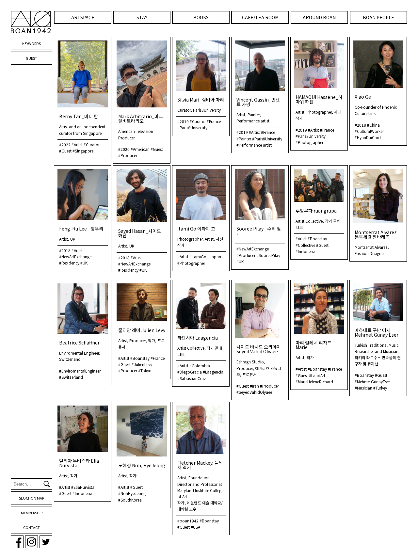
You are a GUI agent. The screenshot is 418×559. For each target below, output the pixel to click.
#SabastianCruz (191, 378)
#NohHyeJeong (132, 493)
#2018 (360, 125)
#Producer (127, 155)
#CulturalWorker (369, 131)
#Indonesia (305, 251)
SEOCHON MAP (31, 498)
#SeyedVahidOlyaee (254, 392)
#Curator (92, 144)
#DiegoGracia (189, 372)
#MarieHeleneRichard (314, 381)
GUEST (31, 58)
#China (373, 125)
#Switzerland (71, 377)
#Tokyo (145, 370)
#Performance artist (254, 145)
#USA (195, 527)
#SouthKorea (130, 500)
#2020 (124, 149)
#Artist (254, 132)
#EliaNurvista (82, 487)
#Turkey (380, 388)
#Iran (254, 386)
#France (214, 121)
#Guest (65, 150)
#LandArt (317, 375)
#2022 (65, 144)
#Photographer (309, 142)
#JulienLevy (142, 364)
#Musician (363, 388)
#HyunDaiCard (368, 137)
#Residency (69, 262)
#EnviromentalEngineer (80, 371)
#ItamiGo (197, 256)
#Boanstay (317, 238)
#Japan (214, 256)
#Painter (243, 138)
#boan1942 (188, 520)
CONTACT (31, 527)
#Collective (305, 245)
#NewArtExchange (75, 256)
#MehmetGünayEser (372, 381)
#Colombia (199, 365)
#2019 (183, 121)
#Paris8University (192, 127)
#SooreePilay (268, 255)
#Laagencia (213, 372)
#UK (84, 262)
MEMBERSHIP (31, 512)
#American (140, 149)
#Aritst (77, 144)
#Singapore (82, 150)
